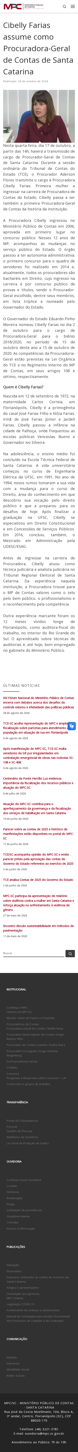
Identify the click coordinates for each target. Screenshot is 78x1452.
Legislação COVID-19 (20, 1304)
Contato (12, 1067)
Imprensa (13, 1363)
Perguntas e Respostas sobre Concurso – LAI (36, 1078)
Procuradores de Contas (23, 1024)
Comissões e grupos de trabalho (28, 1084)
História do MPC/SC (19, 1012)
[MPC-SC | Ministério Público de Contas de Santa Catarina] (23, 6)
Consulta (12, 1222)
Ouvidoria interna (18, 1216)
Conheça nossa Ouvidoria (24, 1180)
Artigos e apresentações (23, 1287)
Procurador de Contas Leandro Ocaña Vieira (36, 1045)
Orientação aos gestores (23, 1294)
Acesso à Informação (21, 1228)
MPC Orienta (15, 1298)
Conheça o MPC (17, 1007)
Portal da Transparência (22, 1120)
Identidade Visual (18, 1369)
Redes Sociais (16, 1375)
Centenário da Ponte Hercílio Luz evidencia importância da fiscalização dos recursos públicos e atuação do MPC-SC (38, 782)
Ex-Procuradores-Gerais (22, 1061)
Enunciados (14, 1271)
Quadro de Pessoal (19, 1131)
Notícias (12, 1357)
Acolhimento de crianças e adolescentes (33, 1310)
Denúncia (13, 1192)
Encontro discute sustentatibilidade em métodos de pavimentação (38, 928)
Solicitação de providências (24, 1210)
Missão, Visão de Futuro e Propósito (31, 1018)
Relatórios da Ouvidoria (22, 1137)
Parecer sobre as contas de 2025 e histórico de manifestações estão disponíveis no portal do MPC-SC (38, 833)
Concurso (13, 1073)
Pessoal (12, 1127)
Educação (13, 1265)
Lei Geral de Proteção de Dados (28, 1143)
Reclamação (15, 1198)
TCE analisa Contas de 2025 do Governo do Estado (38, 880)
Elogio (11, 1204)
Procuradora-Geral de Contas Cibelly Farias (35, 1028)
